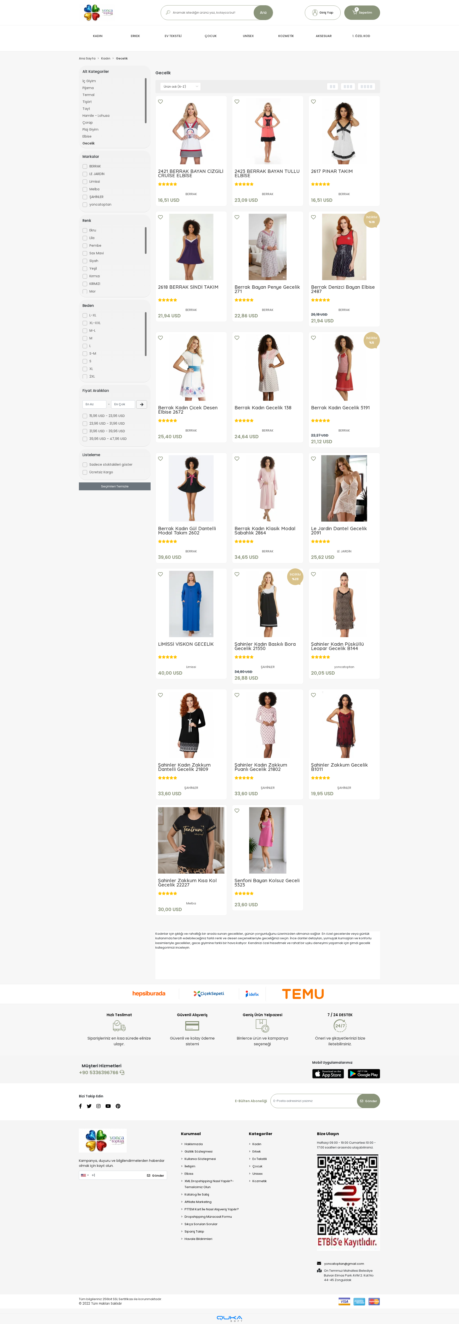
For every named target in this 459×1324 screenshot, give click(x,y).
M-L (92, 330)
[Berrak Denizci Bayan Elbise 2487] (344, 247)
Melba (94, 189)
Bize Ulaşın (328, 1134)
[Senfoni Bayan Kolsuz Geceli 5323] (268, 840)
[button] (323, 12)
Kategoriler (260, 1134)
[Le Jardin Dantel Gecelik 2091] (344, 488)
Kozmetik (259, 1181)
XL (91, 368)
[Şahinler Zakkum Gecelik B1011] (344, 725)
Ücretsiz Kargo (101, 472)
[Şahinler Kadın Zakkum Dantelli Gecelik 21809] (191, 725)
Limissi (94, 181)
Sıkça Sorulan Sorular (201, 1224)
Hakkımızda (194, 1144)
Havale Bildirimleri (198, 1239)
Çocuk (257, 1166)
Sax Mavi (96, 253)
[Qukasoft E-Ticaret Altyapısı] (229, 1319)
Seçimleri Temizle (115, 486)
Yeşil (93, 268)
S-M (92, 353)
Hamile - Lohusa (95, 115)
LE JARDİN (96, 173)
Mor (92, 291)
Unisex (257, 1173)
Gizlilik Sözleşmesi (199, 1151)
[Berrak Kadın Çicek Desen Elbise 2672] (191, 367)
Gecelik (88, 143)
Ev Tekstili (259, 1159)
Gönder (371, 1101)
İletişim (190, 1166)
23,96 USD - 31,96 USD (107, 423)
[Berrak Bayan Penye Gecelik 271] (268, 247)
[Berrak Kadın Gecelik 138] (268, 367)
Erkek (256, 1151)
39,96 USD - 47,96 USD (108, 438)
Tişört (87, 101)
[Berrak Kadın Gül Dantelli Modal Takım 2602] (191, 488)
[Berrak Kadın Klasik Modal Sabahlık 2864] (268, 488)
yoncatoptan (100, 204)
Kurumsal (191, 1134)
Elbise (87, 136)
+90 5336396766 (99, 1072)
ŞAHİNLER (96, 196)
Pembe (95, 245)
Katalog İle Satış (197, 1194)
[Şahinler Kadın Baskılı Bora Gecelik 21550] (268, 604)
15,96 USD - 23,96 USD (107, 415)
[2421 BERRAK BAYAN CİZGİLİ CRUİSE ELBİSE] (191, 131)
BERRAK (95, 166)
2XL (92, 376)
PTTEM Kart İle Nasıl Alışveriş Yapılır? (212, 1209)
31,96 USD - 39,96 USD (107, 431)
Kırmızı (94, 276)
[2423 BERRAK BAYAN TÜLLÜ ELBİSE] (268, 131)
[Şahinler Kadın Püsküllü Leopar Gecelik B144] (344, 604)
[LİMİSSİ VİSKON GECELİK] (191, 604)
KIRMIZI (94, 283)
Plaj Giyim (90, 129)
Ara (263, 12)
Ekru (92, 230)
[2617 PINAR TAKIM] (344, 131)
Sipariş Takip (194, 1231)
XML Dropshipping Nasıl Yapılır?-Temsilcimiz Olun (209, 1184)
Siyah (93, 260)
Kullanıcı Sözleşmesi (200, 1159)
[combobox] (84, 1175)
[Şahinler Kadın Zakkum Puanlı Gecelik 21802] (268, 725)
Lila (91, 237)
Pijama (88, 87)
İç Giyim (89, 81)
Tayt (86, 108)
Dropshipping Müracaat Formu (208, 1216)
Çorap (87, 122)
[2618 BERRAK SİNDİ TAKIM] (191, 247)
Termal (88, 94)
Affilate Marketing (198, 1202)
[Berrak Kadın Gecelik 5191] (344, 367)
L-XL (92, 315)
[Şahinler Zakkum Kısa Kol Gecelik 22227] (191, 840)
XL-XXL (95, 322)
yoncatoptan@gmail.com (344, 1263)
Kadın (256, 1144)
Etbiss (189, 1173)
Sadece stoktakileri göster (110, 464)
